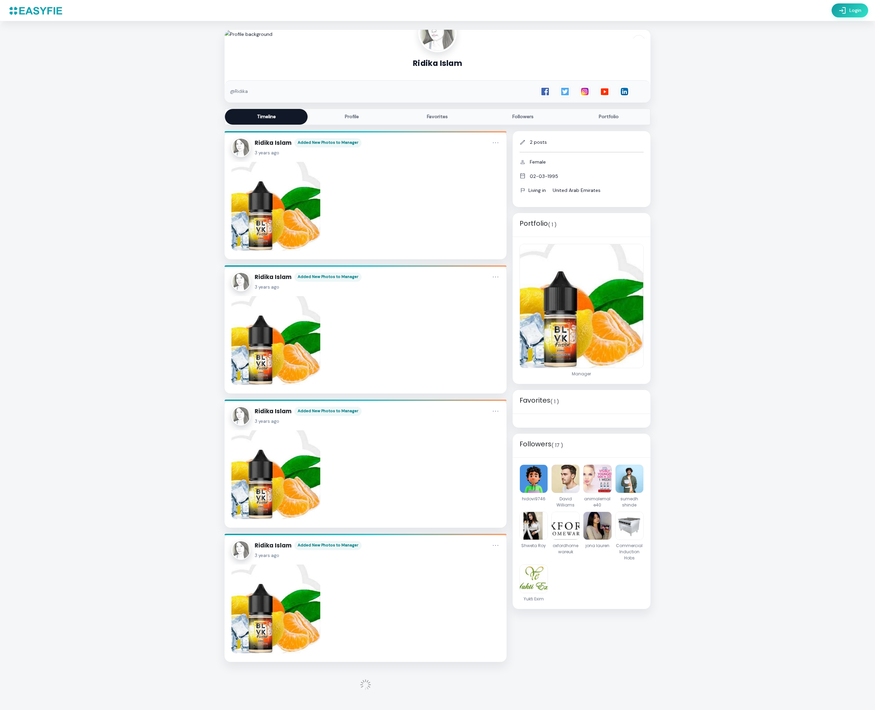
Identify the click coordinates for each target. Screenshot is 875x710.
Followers (523, 116)
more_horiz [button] (496, 143)
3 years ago (267, 153)
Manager (349, 142)
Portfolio (609, 116)
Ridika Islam (273, 143)
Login (849, 10)
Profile (352, 116)
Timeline (266, 116)
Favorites (437, 116)
